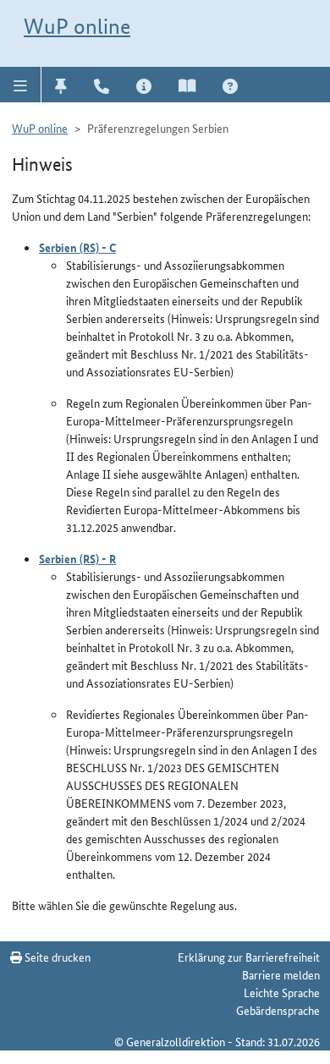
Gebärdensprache (278, 1009)
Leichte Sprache (282, 992)
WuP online (77, 26)
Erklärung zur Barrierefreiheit (249, 956)
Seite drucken (56, 956)
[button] (20, 84)
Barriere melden (281, 974)
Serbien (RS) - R (77, 558)
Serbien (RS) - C (77, 247)
